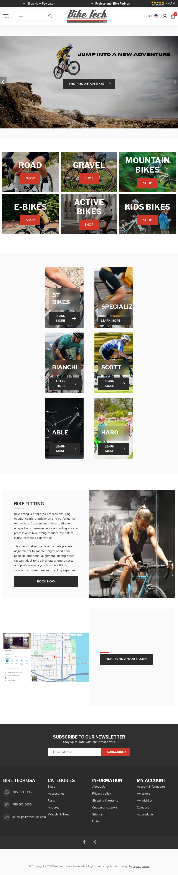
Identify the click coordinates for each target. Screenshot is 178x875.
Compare (143, 807)
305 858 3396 (21, 792)
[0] (173, 16)
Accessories (56, 794)
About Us (98, 787)
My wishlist (144, 800)
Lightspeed (95, 866)
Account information (151, 787)
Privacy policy (101, 794)
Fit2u (95, 821)
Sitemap (98, 814)
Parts (51, 800)
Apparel (53, 807)
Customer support (104, 807)
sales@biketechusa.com (29, 817)
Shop (30, 178)
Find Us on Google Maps (126, 659)
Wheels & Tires (58, 814)
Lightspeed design (117, 866)
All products (145, 814)
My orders (143, 794)
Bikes (51, 787)
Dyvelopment (141, 866)
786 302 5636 (21, 804)
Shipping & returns (105, 800)
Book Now (46, 581)
